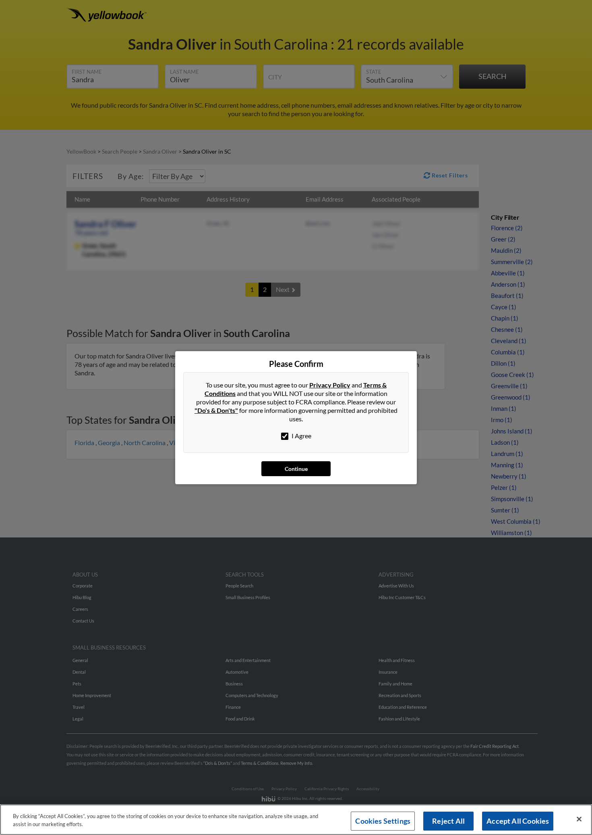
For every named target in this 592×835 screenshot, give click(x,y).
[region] (296, 819)
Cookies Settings (382, 820)
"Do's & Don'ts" (216, 410)
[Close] (579, 819)
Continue (296, 468)
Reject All (448, 820)
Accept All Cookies (517, 820)
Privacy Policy (329, 385)
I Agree (300, 435)
